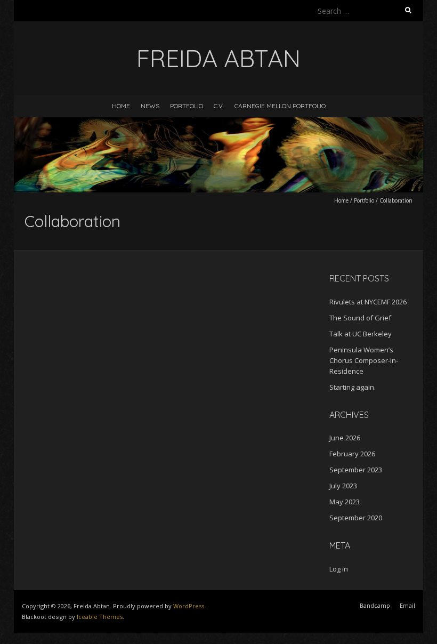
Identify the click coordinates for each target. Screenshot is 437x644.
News (150, 106)
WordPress (188, 606)
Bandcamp (375, 605)
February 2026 (352, 453)
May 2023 (344, 501)
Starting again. (352, 387)
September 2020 (355, 517)
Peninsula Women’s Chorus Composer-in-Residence (363, 360)
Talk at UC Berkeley (360, 334)
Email (407, 605)
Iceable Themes (100, 617)
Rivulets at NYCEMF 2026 (368, 302)
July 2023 (343, 485)
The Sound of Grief (360, 318)
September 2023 (355, 469)
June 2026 (344, 437)
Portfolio (186, 106)
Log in (338, 569)
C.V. (219, 106)
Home (121, 106)
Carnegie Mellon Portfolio (280, 106)
